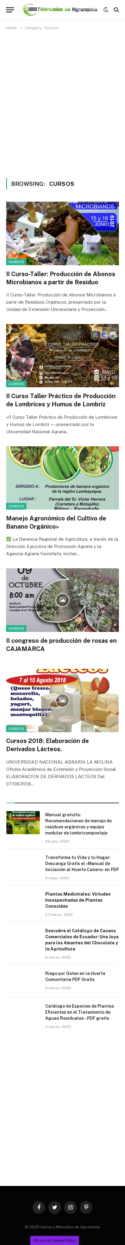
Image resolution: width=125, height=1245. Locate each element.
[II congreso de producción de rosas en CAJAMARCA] (62, 600)
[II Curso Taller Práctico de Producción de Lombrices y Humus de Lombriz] (62, 355)
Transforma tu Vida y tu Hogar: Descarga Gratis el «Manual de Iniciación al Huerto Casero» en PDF (82, 863)
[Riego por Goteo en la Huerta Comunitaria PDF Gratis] (23, 981)
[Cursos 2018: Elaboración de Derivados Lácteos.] (62, 700)
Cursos (16, 262)
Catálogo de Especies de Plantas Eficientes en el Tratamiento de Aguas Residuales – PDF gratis (79, 1012)
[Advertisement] (62, 103)
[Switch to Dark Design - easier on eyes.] (106, 9)
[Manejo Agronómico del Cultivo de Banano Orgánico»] (62, 478)
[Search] (116, 10)
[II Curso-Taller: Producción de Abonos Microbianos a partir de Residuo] (62, 233)
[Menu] (10, 10)
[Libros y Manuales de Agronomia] (60, 9)
